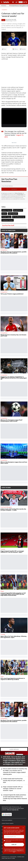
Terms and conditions (7, 820)
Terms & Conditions (12, 850)
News (3, 20)
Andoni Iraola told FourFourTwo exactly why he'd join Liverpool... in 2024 (14, 780)
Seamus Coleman (7, 210)
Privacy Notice (20, 194)
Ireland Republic (13, 213)
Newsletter (24, 49)
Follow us (16, 49)
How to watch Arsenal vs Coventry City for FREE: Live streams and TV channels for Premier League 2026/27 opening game (15, 771)
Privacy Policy (19, 849)
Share (5, 49)
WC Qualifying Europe (19, 217)
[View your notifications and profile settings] (13, 2)
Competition (4, 9)
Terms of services (18, 193)
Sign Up (14, 844)
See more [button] (14, 142)
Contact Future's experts (7, 823)
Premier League (6, 217)
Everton (4, 213)
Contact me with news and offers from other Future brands (14, 840)
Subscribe (20, 2)
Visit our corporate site (12, 809)
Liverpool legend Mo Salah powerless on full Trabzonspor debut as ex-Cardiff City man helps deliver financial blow (15, 797)
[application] (14, 117)
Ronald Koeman (18, 210)
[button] (2, 2)
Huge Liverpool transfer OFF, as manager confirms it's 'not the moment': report (13, 788)
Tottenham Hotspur (7, 220)
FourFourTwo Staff (11, 19)
